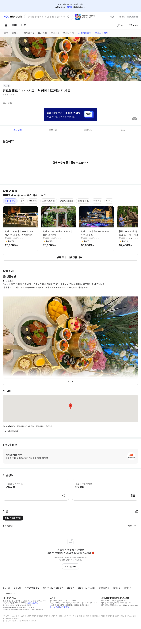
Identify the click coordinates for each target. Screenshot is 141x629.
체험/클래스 (83, 201)
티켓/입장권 (10, 201)
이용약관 (17, 588)
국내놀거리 (68, 33)
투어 (22, 201)
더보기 (70, 381)
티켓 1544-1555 (70, 601)
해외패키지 (29, 33)
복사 (50, 426)
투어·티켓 (42, 33)
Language (9, 593)
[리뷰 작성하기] (136, 511)
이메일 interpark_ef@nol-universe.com (116, 603)
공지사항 (116, 588)
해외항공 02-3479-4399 (59, 605)
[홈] (6, 25)
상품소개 (53, 130)
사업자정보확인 (32, 603)
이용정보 (88, 130)
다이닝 (109, 201)
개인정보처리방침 (32, 588)
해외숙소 (16, 33)
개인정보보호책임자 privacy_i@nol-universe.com (119, 605)
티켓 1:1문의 (64, 607)
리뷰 (123, 130)
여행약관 (70, 588)
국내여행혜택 (101, 33)
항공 (6, 33)
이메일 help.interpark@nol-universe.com (81, 603)
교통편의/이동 (48, 201)
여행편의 (97, 201)
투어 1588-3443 (56, 601)
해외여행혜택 (85, 33)
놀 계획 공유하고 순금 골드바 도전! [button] (45, 16)
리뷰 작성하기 (71, 566)
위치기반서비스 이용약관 (53, 588)
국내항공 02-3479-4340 (80, 605)
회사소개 (6, 588)
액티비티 (33, 201)
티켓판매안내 (104, 588)
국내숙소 (55, 33)
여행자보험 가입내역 (86, 588)
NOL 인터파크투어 (13, 518)
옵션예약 (17, 130)
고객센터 (127, 588)
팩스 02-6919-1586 (57, 603)
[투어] (14, 25)
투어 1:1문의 (54, 607)
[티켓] (23, 25)
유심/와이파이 (66, 201)
